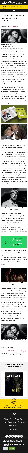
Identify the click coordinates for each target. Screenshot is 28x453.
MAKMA (15, 26)
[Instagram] (25, 351)
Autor (2, 347)
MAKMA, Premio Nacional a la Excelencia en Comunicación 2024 (15, 7)
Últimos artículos (9, 347)
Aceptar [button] (12, 448)
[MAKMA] (5, 354)
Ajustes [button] (5, 448)
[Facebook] (21, 351)
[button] (25, 2)
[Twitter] (23, 351)
